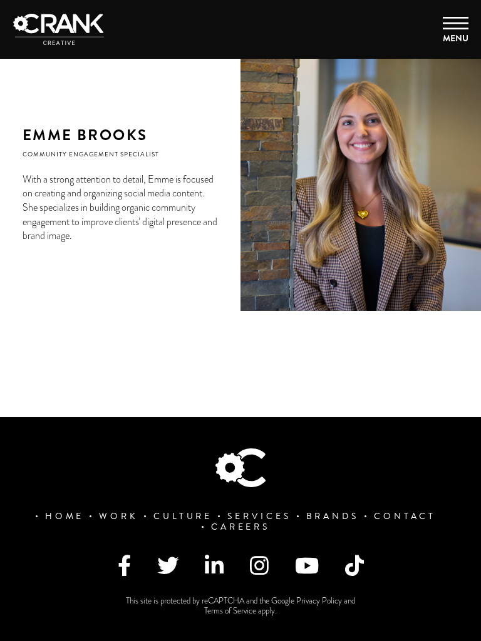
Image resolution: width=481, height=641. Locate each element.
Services (259, 516)
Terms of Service (231, 611)
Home (65, 516)
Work (118, 516)
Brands (332, 516)
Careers (240, 527)
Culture (182, 516)
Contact (405, 516)
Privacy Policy (320, 601)
